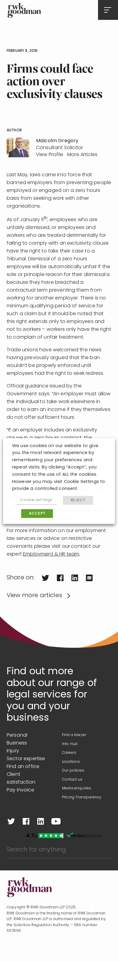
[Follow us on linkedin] (40, 821)
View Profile (49, 154)
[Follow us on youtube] (56, 821)
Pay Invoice (20, 790)
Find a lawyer (74, 735)
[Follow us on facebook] (26, 821)
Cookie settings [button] (36, 500)
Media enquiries (76, 788)
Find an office (23, 766)
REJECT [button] (78, 500)
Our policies (73, 770)
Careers (69, 753)
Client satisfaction (21, 778)
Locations (71, 762)
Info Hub (70, 744)
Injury (13, 751)
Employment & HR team (51, 554)
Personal (17, 735)
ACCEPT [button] (37, 513)
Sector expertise (26, 759)
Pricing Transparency (81, 797)
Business (17, 743)
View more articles (34, 596)
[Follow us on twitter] (11, 821)
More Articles (82, 154)
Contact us (72, 780)
